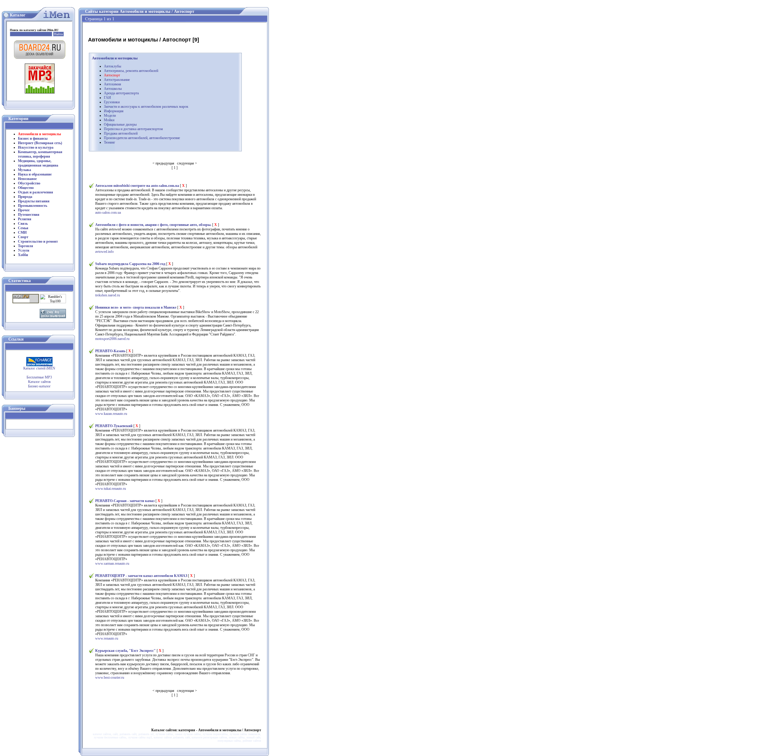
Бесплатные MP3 (39, 377)
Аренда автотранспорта (121, 93)
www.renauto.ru (106, 638)
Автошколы (113, 89)
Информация (114, 111)
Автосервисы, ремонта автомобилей (131, 71)
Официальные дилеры (120, 124)
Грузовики (112, 102)
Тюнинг (109, 142)
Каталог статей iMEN (39, 368)
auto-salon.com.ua (108, 212)
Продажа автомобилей (121, 133)
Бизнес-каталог (39, 386)
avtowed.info (104, 252)
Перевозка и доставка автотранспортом (133, 129)
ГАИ (107, 98)
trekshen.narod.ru (107, 295)
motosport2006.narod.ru (112, 339)
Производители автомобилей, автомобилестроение (142, 138)
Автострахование (117, 80)
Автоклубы (112, 66)
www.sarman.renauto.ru (112, 563)
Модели (110, 115)
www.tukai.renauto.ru (110, 488)
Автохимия (112, 84)
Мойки (109, 120)
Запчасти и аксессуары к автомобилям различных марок (146, 106)
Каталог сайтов (39, 382)
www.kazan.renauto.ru (111, 414)
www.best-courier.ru (109, 677)
